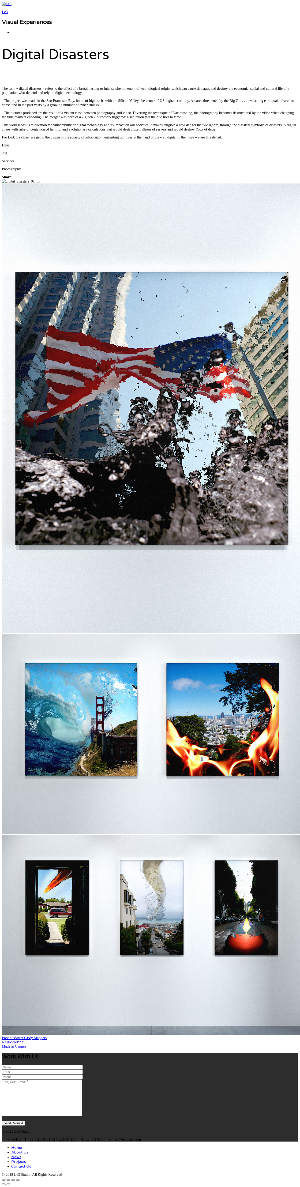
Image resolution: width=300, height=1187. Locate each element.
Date (5, 145)
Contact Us (21, 1166)
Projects (18, 1161)
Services (8, 161)
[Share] (8, 1180)
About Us (19, 1152)
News (16, 1157)
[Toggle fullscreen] (13, 1180)
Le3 (5, 12)
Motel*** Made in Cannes (14, 1044)
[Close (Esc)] (4, 1180)
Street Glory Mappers (24, 1038)
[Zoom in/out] (18, 1180)
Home (16, 1147)
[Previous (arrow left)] (4, 1184)
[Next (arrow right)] (8, 1184)
